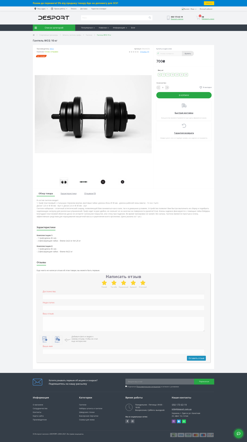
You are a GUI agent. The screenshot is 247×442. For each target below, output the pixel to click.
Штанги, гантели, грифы (72, 35)
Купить (188, 53)
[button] (41, 8)
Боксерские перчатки (88, 416)
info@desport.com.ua (182, 409)
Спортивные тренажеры (48, 35)
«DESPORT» (53, 434)
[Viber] (174, 421)
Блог (133, 27)
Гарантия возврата (184, 133)
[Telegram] (179, 421)
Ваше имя (48, 346)
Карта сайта (38, 416)
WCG (52, 49)
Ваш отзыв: (48, 313)
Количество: (161, 83)
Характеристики (69, 193)
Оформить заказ (208, 19)
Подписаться (204, 381)
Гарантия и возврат (98, 9)
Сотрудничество (40, 408)
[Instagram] (132, 421)
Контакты (37, 412)
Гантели (89, 35)
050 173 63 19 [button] (179, 404)
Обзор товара (46, 193)
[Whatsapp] (184, 421)
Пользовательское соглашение (148, 387)
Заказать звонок (177, 19)
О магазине (38, 404)
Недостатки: (49, 302)
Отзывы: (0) (144, 52)
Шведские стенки (87, 412)
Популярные (87, 27)
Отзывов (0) (90, 193)
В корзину (184, 95)
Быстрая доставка (184, 112)
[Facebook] (127, 421)
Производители (40, 419)
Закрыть (209, 3)
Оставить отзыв (196, 358)
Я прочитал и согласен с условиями (153, 387)
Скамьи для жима (87, 419)
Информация (119, 27)
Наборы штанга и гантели (90, 408)
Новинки (103, 27)
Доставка (83, 9)
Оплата (73, 9)
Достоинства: (49, 291)
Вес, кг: (161, 70)
